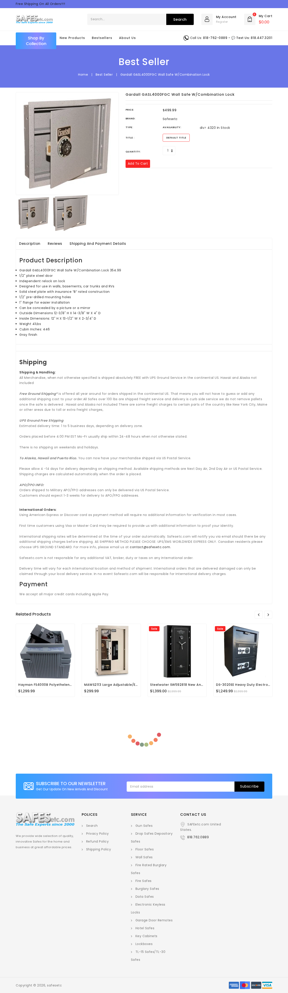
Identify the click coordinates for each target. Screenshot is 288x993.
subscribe (249, 786)
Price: (130, 109)
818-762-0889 (215, 38)
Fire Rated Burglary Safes (149, 869)
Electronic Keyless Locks (148, 908)
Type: (129, 127)
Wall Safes (144, 857)
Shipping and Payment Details (98, 243)
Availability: (172, 127)
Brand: (130, 118)
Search (92, 825)
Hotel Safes (145, 928)
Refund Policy (97, 841)
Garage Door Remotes (154, 920)
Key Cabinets (146, 936)
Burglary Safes (147, 888)
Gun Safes (144, 825)
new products (72, 38)
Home (83, 74)
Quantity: (133, 151)
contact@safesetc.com (150, 547)
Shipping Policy (98, 849)
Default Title (176, 137)
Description (29, 243)
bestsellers (102, 38)
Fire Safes (143, 881)
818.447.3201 (261, 38)
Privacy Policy (97, 833)
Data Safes (144, 896)
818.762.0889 (198, 837)
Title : (130, 137)
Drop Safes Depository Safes (152, 837)
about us (127, 38)
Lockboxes (144, 944)
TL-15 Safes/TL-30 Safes (148, 956)
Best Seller (104, 74)
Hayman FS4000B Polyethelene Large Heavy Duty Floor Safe (70, 684)
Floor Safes (144, 849)
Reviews (55, 243)
